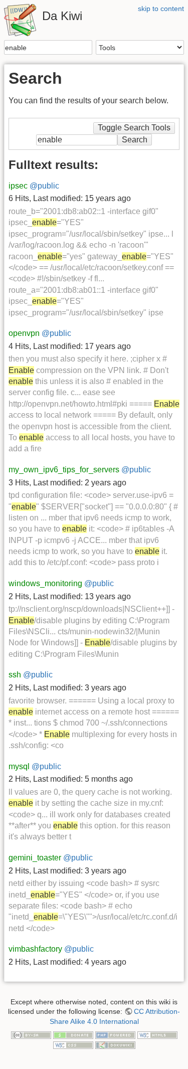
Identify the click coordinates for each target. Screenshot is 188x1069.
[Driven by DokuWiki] (115, 1044)
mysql (19, 766)
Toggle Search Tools (134, 127)
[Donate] (73, 1035)
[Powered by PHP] (115, 1035)
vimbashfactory (35, 949)
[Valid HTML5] (157, 1035)
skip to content (161, 9)
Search (87, 47)
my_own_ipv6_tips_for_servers (64, 469)
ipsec (18, 186)
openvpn (24, 333)
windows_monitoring (45, 583)
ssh (15, 674)
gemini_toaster (35, 857)
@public (44, 186)
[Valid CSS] (73, 1044)
